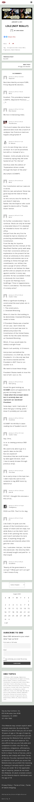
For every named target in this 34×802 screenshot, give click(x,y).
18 (13, 612)
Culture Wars (21, 47)
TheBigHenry (13, 507)
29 (29, 616)
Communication (22, 680)
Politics (24, 694)
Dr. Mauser (12, 143)
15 (29, 608)
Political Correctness (15, 694)
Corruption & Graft (12, 47)
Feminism (27, 685)
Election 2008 (7, 685)
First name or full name (10, 642)
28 (25, 616)
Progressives (6, 49)
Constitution (6, 682)
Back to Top (5, 798)
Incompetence (17, 689)
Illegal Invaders (7, 689)
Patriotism (6, 694)
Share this (12, 37)
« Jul (6, 623)
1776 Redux (6, 677)
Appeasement (13, 678)
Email (5, 650)
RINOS (13, 697)
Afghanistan (22, 677)
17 (9, 612)
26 (17, 616)
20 (21, 612)
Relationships (7, 697)
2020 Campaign (14, 677)
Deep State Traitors (8, 684)
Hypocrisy (26, 687)
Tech (4, 699)
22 (29, 612)
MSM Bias (24, 692)
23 (5, 616)
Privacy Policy (7, 785)
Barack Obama (7, 680)
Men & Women (12, 692)
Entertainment (16, 685)
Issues (11, 690)
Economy (23, 684)
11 (13, 608)
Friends (13, 687)
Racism (25, 696)
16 (5, 612)
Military (19, 692)
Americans (6, 678)
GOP (17, 687)
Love (15, 690)
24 (9, 616)
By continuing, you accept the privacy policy (15, 659)
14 (25, 608)
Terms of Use (19, 785)
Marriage (19, 690)
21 (25, 612)
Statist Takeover (15, 49)
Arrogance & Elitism (23, 678)
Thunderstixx (13, 123)
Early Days (18, 684)
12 (17, 608)
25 (13, 616)
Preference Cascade (9, 696)
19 (17, 612)
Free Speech (6, 687)
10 (9, 608)
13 (21, 608)
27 (21, 616)
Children (14, 680)
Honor (20, 687)
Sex (17, 697)
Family (22, 685)
